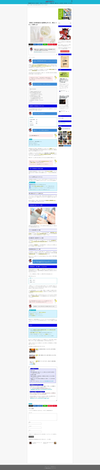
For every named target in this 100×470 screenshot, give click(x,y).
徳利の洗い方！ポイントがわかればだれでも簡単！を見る (39, 398)
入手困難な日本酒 (52, 3)
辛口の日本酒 (65, 3)
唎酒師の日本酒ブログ (50, 1)
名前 (30, 422)
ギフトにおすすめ (70, 3)
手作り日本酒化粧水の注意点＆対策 (35, 92)
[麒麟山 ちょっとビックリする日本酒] (60, 142)
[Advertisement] (43, 14)
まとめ (31, 101)
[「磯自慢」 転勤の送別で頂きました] (60, 138)
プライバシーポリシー (47, 466)
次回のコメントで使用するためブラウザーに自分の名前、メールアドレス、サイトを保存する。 (43, 434)
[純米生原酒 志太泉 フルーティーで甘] (69, 142)
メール (30, 426)
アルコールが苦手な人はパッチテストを (37, 93)
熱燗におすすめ (57, 3)
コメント (30, 412)
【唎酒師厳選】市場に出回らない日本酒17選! (33, 3)
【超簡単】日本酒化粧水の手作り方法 (35, 91)
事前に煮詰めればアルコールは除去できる (37, 94)
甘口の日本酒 (61, 3)
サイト (30, 430)
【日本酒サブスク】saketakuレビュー (44, 3)
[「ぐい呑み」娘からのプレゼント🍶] (69, 133)
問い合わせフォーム (53, 466)
